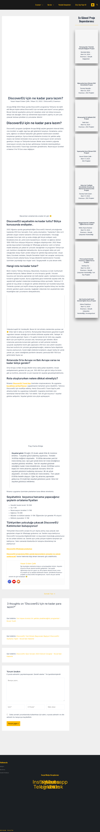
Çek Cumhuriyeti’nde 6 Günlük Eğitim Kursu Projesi (86, 300)
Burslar (50, 5)
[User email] (18, 581)
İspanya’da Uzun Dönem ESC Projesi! (86, 152)
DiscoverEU (48, 101)
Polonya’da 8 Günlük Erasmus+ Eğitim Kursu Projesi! (86, 260)
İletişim (2, 766)
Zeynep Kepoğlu (85, 88)
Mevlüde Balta (85, 52)
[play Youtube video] (36, 311)
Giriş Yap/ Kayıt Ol (80, 5)
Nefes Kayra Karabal (85, 228)
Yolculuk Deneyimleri (64, 5)
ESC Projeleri (90, 93)
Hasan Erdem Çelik (85, 156)
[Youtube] (14, 581)
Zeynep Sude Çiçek (85, 194)
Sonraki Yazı (49, 593)
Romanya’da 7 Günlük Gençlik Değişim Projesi (86, 47)
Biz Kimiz (2, 769)
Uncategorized (90, 313)
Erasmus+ (38, 5)
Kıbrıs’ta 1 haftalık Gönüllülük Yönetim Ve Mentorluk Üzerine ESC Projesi (86, 187)
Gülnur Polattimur (85, 304)
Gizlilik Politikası (4, 773)
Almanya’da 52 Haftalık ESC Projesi (86, 118)
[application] (42, 4)
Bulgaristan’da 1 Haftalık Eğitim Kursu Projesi (87, 223)
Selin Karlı (85, 122)
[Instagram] (9, 581)
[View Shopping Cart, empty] (92, 4)
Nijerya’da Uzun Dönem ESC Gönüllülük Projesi (86, 84)
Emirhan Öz (85, 266)
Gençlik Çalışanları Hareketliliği (84, 311)
